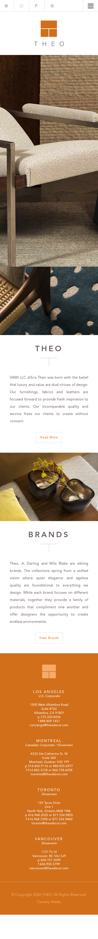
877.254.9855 (63, 815)
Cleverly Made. (49, 902)
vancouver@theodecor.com (49, 868)
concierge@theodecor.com (49, 725)
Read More (49, 437)
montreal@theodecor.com (49, 774)
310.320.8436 (51, 717)
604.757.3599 (51, 860)
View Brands (49, 638)
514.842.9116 (38, 766)
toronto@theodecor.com (49, 823)
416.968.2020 (38, 815)
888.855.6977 (63, 766)
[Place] (37, 6)
